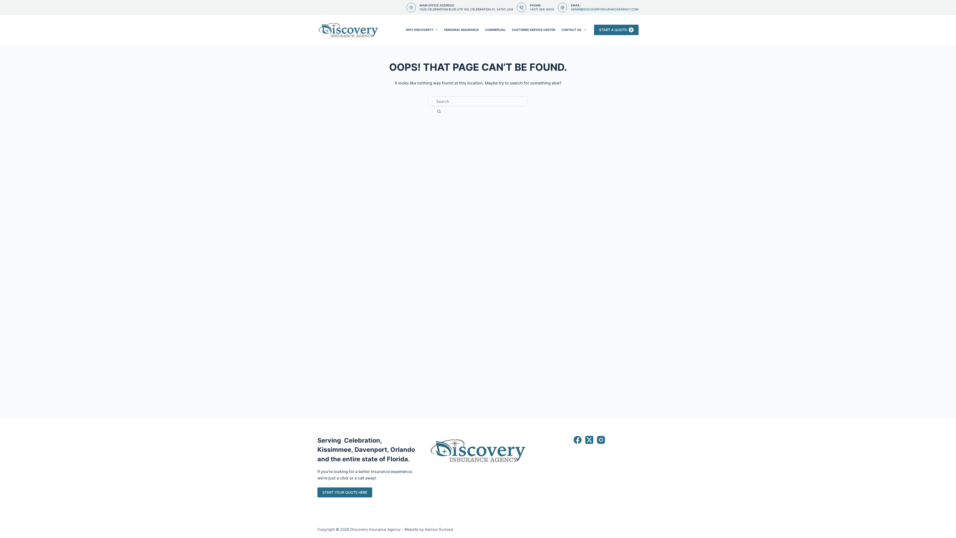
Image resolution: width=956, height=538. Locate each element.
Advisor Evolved (439, 529)
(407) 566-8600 (542, 9)
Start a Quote (613, 30)
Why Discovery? (419, 30)
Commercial (495, 30)
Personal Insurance (461, 30)
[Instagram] (601, 440)
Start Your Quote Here (344, 492)
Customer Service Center (533, 30)
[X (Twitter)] (589, 440)
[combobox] (478, 101)
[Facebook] (578, 440)
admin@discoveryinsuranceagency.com (605, 9)
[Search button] (439, 111)
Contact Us (571, 30)
